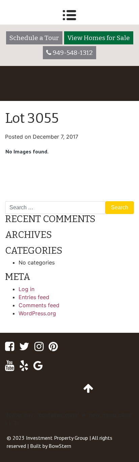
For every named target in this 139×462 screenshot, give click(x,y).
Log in (26, 289)
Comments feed (39, 305)
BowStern (60, 445)
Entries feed (34, 297)
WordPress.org (37, 313)
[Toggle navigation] (69, 15)
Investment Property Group (57, 437)
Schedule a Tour (34, 38)
